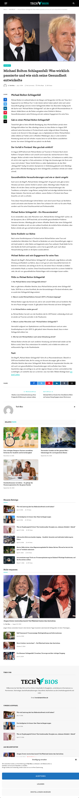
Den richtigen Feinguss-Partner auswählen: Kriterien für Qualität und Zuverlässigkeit (18, 451)
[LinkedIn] (5, 108)
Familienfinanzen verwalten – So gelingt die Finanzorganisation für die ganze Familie (18, 484)
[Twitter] (5, 104)
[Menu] (6, 3)
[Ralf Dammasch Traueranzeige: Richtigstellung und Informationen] (9, 635)
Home (5, 9)
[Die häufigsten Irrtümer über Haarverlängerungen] (9, 519)
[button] (76, 760)
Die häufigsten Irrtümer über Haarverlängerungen (34, 517)
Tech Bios (12, 85)
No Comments (30, 85)
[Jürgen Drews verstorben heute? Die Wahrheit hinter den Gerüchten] (39, 596)
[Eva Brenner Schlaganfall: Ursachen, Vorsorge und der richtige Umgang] (9, 656)
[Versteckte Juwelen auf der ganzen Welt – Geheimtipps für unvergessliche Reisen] (58, 437)
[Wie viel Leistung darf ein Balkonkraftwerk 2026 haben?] (9, 509)
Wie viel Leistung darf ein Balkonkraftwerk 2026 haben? (35, 507)
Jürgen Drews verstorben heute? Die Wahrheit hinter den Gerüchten (29, 621)
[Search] (73, 3)
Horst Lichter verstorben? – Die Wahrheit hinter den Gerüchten (38, 643)
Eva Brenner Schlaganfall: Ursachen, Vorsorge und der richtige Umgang (41, 653)
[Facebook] (5, 99)
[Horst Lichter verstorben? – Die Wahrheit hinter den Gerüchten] (9, 645)
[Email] (5, 121)
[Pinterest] (5, 112)
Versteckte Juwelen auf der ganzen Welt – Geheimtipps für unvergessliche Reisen (55, 451)
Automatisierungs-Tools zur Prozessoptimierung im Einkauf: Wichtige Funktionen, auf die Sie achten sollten (46, 559)
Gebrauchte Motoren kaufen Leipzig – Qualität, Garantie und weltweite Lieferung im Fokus (45, 538)
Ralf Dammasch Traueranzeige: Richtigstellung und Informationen (39, 633)
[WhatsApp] (5, 117)
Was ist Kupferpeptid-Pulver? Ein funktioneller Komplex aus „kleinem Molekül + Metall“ (46, 527)
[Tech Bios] (39, 3)
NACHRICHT (12, 9)
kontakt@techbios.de (41, 698)
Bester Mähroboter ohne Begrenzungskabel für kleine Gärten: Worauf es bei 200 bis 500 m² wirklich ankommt (45, 548)
